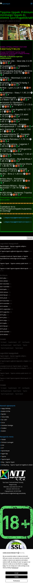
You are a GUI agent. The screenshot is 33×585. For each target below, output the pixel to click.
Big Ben (3, 414)
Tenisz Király (5, 417)
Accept (16, 573)
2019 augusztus (4, 312)
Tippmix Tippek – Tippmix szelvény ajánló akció (14, 263)
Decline (16, 577)
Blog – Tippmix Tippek (7, 462)
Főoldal (3, 439)
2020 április (3, 289)
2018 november (4, 332)
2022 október (4, 281)
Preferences (16, 581)
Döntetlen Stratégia (7, 425)
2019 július (3, 315)
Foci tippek (3, 342)
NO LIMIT (4, 420)
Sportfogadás (26, 342)
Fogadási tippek (12, 342)
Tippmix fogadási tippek (7, 348)
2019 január (3, 329)
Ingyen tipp (4, 453)
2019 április (3, 323)
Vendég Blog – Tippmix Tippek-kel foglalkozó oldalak (17, 465)
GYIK (2, 445)
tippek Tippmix (17, 345)
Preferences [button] (15, 567)
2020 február (4, 295)
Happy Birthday (5, 408)
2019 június (3, 317)
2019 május (3, 320)
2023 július (3, 278)
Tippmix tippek (19, 348)
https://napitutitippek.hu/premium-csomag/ (16, 209)
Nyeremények (5, 451)
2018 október (4, 334)
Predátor (4, 428)
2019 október (4, 306)
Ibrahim (3, 431)
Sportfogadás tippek (6, 345)
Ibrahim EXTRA (5, 411)
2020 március (4, 292)
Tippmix (25, 345)
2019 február (4, 326)
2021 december (4, 284)
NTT (6, 21)
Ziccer (3, 422)
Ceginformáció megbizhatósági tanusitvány (13, 493)
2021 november (4, 286)
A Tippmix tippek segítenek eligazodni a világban (14, 251)
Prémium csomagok (7, 442)
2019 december (4, 301)
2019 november (4, 303)
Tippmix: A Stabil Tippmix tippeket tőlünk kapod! (14, 268)
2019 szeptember (5, 309)
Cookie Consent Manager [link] (9, 552)
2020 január (3, 298)
